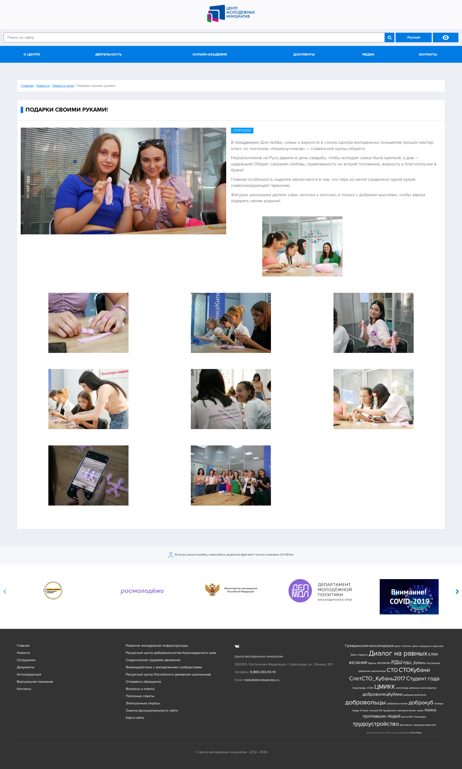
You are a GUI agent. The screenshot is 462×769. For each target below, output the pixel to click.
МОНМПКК (383, 663)
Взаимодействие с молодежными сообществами (164, 667)
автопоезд (402, 687)
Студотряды (359, 687)
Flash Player (416, 732)
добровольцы (365, 702)
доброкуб (421, 702)
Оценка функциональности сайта (152, 710)
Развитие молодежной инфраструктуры (157, 646)
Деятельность (108, 54)
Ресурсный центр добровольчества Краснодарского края (171, 653)
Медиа (368, 54)
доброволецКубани (383, 694)
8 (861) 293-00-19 (263, 672)
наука (420, 710)
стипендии (420, 716)
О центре (32, 54)
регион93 (407, 716)
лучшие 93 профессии (383, 710)
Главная (23, 646)
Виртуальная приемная (35, 682)
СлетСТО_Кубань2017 (377, 678)
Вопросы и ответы (140, 689)
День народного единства (427, 646)
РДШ (396, 662)
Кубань (372, 663)
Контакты (428, 54)
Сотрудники (26, 660)
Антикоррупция (29, 674)
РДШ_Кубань (414, 663)
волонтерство (428, 687)
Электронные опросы (143, 703)
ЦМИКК (384, 687)
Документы (304, 54)
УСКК (370, 687)
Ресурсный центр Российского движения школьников (168, 674)
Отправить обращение (143, 682)
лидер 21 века (360, 710)
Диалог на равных (398, 653)
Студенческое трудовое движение (153, 660)
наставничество (406, 710)
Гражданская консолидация (369, 646)
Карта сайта (135, 718)
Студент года (422, 678)
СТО (392, 670)
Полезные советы (140, 696)
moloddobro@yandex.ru (261, 680)
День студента (359, 654)
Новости (23, 653)
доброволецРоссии (415, 694)
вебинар (414, 687)
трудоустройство (376, 724)
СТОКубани (414, 670)
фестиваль (406, 724)
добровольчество (397, 703)
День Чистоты (403, 646)
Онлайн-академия (209, 54)
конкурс (438, 703)
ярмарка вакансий (425, 724)
